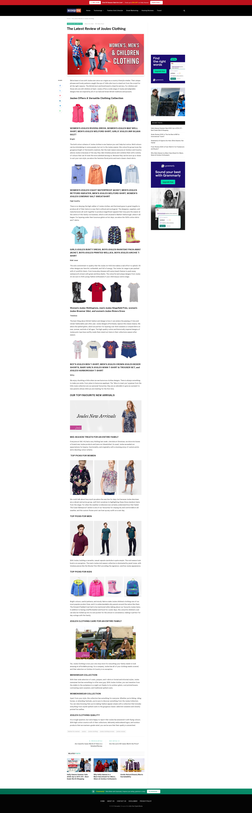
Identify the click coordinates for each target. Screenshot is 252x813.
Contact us (121, 801)
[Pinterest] (60, 96)
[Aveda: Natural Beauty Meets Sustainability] (132, 765)
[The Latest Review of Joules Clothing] (106, 75)
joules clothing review (107, 731)
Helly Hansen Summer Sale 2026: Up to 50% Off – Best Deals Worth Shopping (78, 777)
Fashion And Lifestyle (115, 10)
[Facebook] (60, 86)
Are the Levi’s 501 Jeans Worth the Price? (124, 744)
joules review (121, 731)
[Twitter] (60, 91)
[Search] (184, 10)
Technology (98, 10)
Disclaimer (133, 801)
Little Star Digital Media (136, 806)
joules (84, 731)
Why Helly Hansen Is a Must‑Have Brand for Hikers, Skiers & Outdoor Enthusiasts (105, 777)
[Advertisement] (168, 36)
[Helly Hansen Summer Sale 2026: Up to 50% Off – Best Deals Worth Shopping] (79, 765)
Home (88, 10)
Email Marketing (132, 10)
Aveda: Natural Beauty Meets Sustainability (131, 776)
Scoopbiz (117, 806)
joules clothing (93, 731)
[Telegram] (60, 106)
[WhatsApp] (60, 111)
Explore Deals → (156, 2)
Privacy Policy (146, 801)
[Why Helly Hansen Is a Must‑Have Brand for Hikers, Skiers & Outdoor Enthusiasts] (106, 765)
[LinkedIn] (60, 101)
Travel (159, 10)
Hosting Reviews (148, 10)
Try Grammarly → (154, 791)
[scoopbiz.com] (74, 10)
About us (110, 801)
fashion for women (74, 731)
